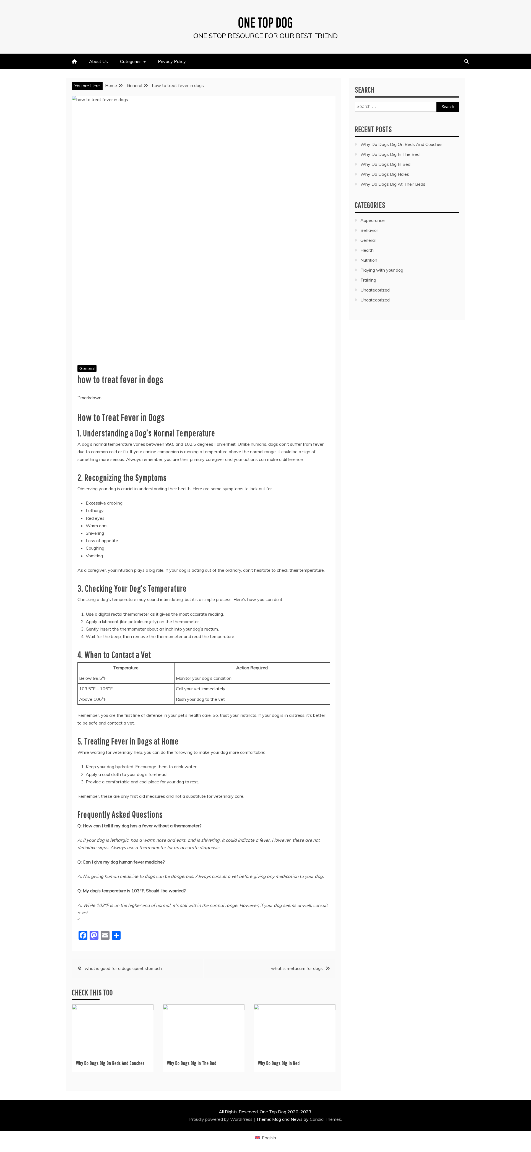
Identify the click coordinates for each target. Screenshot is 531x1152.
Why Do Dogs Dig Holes (384, 174)
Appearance (372, 220)
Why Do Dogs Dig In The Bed (192, 1063)
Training (368, 280)
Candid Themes (325, 1119)
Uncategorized (375, 290)
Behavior (369, 230)
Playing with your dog (381, 270)
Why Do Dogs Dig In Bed (279, 1063)
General (87, 368)
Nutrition (368, 260)
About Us (98, 61)
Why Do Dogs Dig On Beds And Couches (110, 1063)
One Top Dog (265, 22)
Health (367, 250)
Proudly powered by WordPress (221, 1119)
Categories (131, 61)
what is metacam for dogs (297, 968)
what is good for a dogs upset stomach (123, 968)
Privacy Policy (172, 61)
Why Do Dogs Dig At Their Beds (392, 184)
